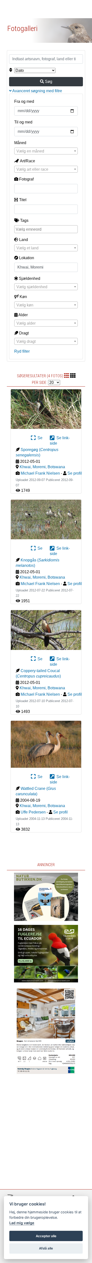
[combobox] (46, 151)
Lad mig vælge (21, 1223)
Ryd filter (22, 351)
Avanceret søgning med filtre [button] (37, 91)
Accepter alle (46, 1236)
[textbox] (46, 151)
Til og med (23, 122)
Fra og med (24, 101)
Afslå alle (46, 1248)
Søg (48, 81)
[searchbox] (47, 229)
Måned (20, 143)
